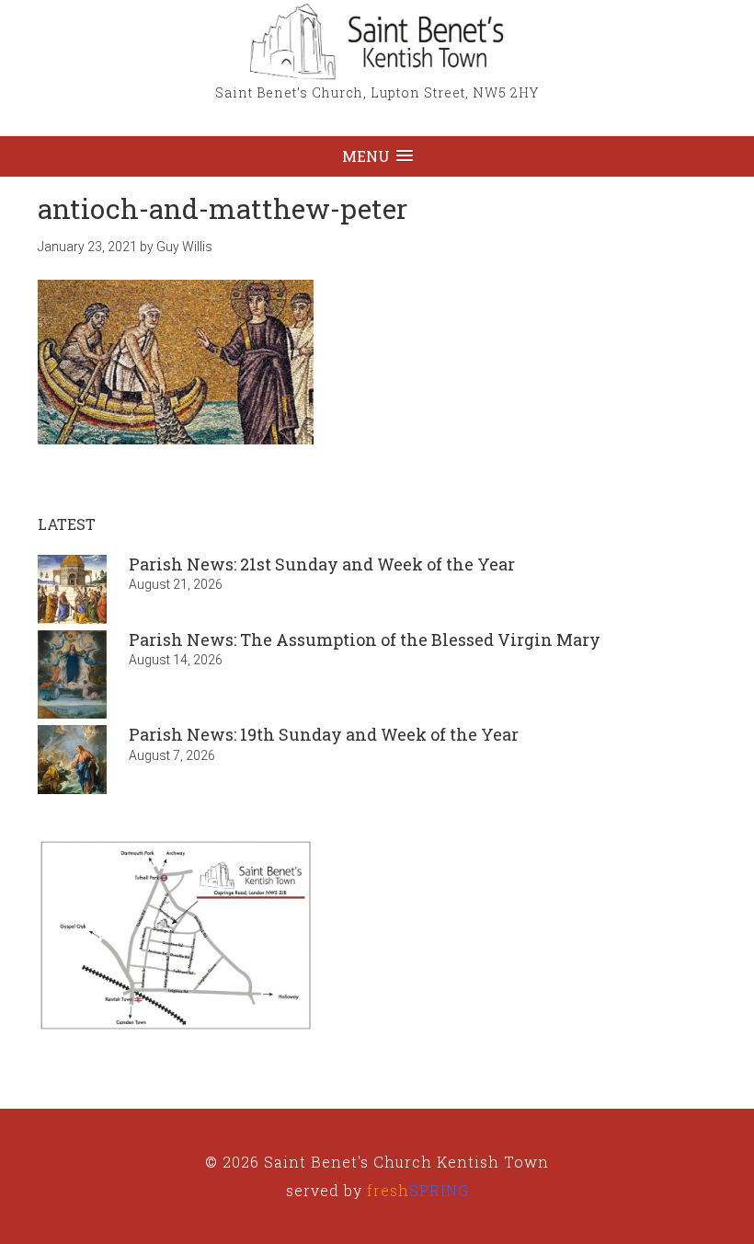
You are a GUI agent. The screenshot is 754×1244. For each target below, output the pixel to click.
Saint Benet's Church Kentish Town (377, 41)
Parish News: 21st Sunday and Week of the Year (322, 564)
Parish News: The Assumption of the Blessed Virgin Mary (364, 639)
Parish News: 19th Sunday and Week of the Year (324, 734)
